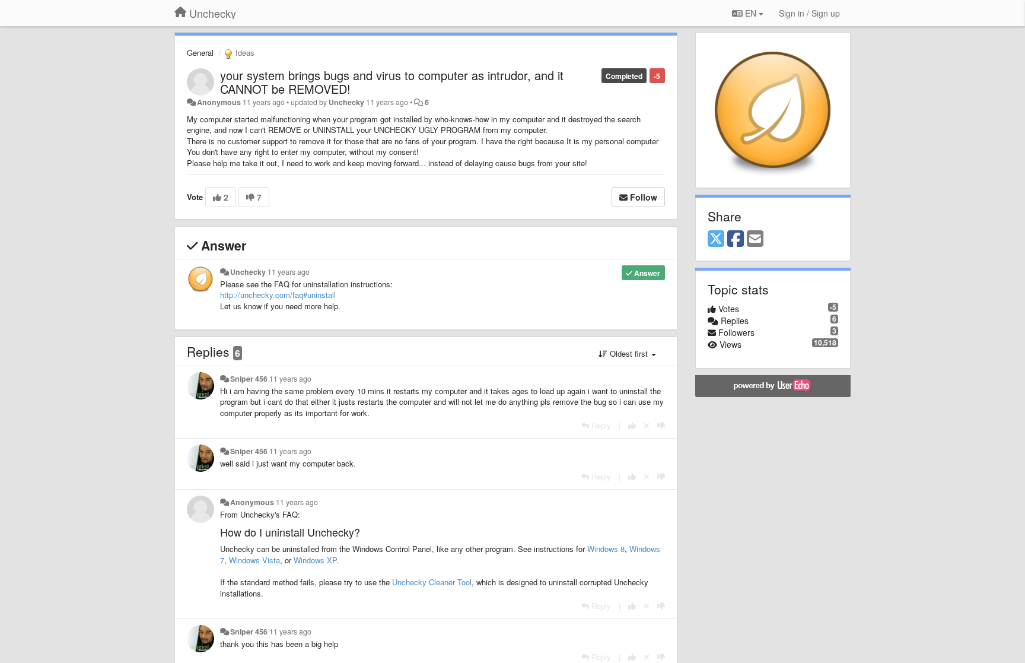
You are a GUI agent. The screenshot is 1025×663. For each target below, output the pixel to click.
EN (751, 13)
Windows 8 (606, 548)
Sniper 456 (249, 378)
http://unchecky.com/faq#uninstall (278, 294)
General (200, 52)
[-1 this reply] (661, 425)
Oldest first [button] (628, 353)
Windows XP (315, 560)
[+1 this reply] (632, 425)
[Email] (755, 239)
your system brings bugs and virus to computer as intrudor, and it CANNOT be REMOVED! (392, 81)
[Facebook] (735, 239)
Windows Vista (254, 560)
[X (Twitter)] (716, 239)
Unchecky (346, 102)
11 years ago (289, 272)
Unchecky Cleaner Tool (432, 582)
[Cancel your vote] (647, 425)
